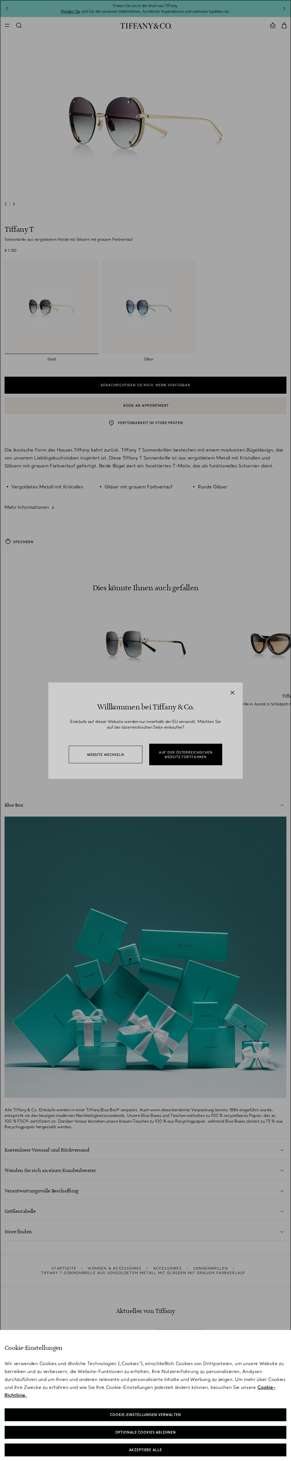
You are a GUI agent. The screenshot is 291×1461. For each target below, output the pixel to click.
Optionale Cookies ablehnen (145, 1432)
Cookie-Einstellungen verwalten (145, 1415)
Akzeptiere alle (145, 1450)
